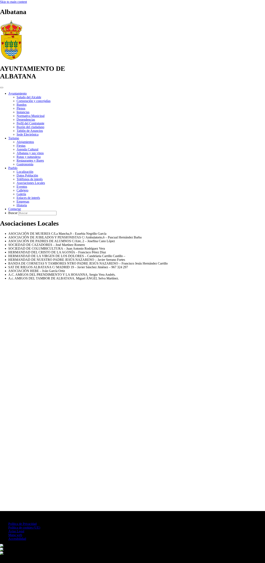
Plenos (21, 108)
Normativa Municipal (31, 116)
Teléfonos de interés (30, 179)
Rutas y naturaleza (29, 157)
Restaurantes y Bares (30, 160)
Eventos (22, 186)
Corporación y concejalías (34, 101)
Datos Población (27, 175)
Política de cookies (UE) (24, 527)
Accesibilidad (17, 538)
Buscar (13, 213)
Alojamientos (25, 142)
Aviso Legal (16, 531)
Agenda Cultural (27, 149)
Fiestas (21, 145)
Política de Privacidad (22, 524)
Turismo (13, 138)
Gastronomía (25, 164)
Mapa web (15, 535)
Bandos (21, 104)
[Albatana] (11, 58)
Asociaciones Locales (31, 183)
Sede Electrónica (28, 134)
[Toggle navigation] (1, 87)
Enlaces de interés (28, 198)
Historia (22, 205)
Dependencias (26, 119)
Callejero (22, 190)
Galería (21, 194)
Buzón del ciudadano (30, 127)
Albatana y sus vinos (30, 153)
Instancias (23, 112)
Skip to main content (13, 2)
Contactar (14, 209)
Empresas (23, 201)
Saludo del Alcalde (29, 97)
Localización (25, 171)
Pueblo (12, 168)
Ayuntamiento (17, 93)
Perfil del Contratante (30, 123)
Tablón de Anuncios (30, 130)
